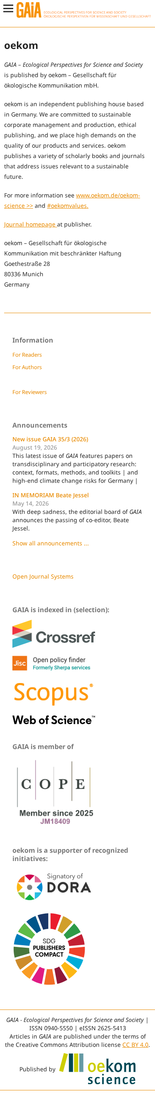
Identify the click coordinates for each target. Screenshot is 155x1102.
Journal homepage (30, 224)
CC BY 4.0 (135, 1044)
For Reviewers (29, 392)
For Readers (27, 354)
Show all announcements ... (50, 543)
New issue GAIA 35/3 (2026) (50, 439)
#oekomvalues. (67, 205)
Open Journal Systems (43, 576)
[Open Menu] (8, 8)
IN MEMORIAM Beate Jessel (50, 495)
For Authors (27, 367)
